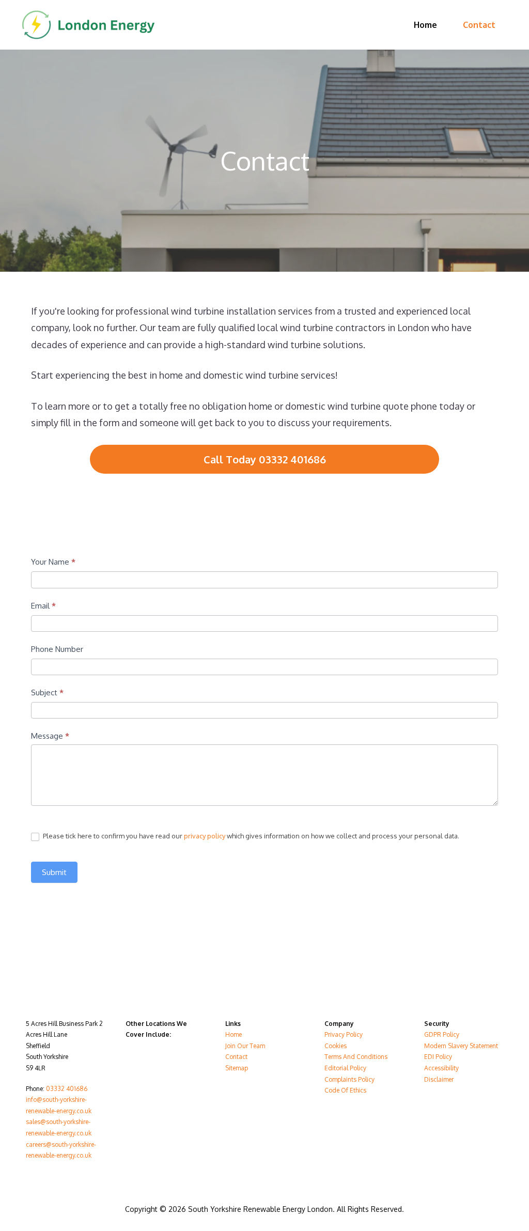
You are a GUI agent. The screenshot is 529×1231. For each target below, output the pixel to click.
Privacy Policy (343, 1034)
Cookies (335, 1046)
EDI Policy (438, 1057)
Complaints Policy (349, 1079)
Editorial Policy (345, 1068)
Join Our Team (245, 1046)
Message (50, 736)
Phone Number (57, 649)
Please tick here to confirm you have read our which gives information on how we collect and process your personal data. (250, 836)
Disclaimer (439, 1079)
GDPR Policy (441, 1034)
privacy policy (204, 836)
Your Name (53, 562)
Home (425, 25)
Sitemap (236, 1068)
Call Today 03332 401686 (265, 459)
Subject (47, 692)
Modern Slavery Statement (461, 1046)
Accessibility (441, 1068)
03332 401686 (66, 1089)
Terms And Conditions (355, 1057)
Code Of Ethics (345, 1090)
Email (43, 606)
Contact (479, 25)
